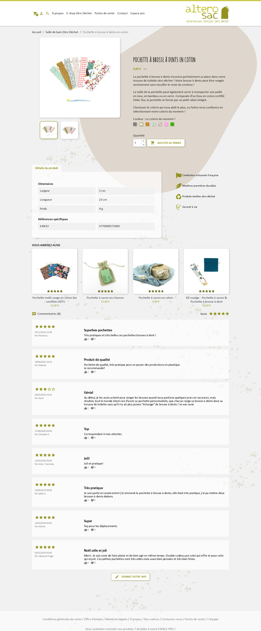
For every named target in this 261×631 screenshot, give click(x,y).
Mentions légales (116, 619)
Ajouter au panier (166, 143)
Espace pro (137, 13)
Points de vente (105, 13)
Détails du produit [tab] (46, 168)
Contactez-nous (172, 619)
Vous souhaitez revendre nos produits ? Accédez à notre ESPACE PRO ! (130, 629)
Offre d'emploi (94, 619)
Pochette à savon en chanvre (105, 297)
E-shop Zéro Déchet (79, 13)
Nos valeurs (152, 619)
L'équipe (213, 619)
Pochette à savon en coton (156, 297)
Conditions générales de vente (62, 619)
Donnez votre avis (130, 577)
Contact (122, 13)
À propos (58, 13)
